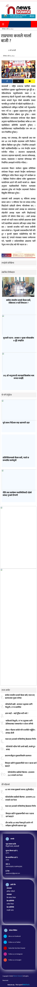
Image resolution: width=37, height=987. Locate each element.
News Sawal (17, 976)
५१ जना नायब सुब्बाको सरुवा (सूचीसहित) (19, 789)
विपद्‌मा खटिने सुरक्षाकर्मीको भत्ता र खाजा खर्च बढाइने (20, 765)
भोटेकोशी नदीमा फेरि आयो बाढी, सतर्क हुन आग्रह (20, 748)
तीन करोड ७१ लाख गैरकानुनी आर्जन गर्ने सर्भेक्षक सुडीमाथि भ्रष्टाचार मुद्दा (19, 824)
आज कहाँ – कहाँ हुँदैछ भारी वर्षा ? (16, 713)
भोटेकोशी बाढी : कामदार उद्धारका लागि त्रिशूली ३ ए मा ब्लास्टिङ (18, 706)
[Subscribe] (29, 81)
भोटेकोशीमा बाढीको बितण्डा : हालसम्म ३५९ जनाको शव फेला (21, 774)
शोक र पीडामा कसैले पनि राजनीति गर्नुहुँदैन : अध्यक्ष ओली (20, 731)
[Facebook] (7, 81)
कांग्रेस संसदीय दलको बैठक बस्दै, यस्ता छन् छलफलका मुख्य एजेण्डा (20, 697)
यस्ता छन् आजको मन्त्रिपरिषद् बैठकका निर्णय (20, 739)
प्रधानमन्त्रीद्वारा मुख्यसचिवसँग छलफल (18, 755)
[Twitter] (18, 81)
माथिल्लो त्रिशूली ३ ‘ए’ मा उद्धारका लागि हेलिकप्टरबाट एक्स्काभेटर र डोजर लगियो (19, 722)
